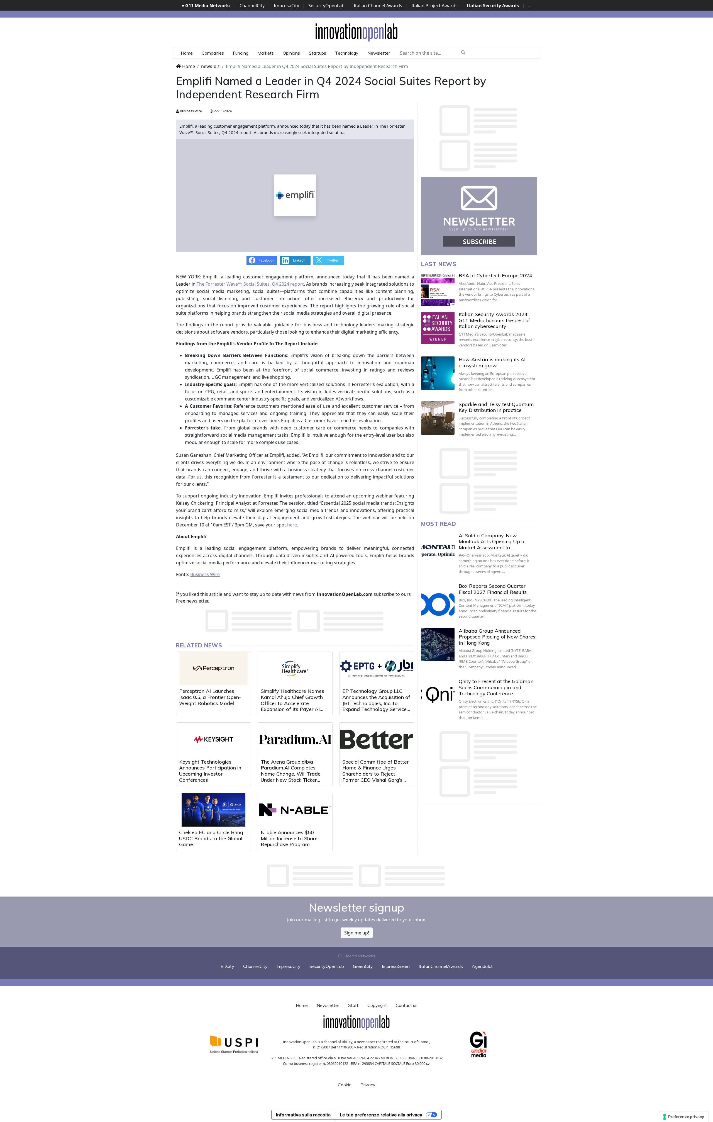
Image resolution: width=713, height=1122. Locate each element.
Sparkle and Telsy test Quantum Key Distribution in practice (496, 407)
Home (187, 53)
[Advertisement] (356, 875)
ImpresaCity (286, 6)
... (529, 6)
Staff (353, 1005)
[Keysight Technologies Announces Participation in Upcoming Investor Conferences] (213, 739)
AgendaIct (482, 966)
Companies (213, 53)
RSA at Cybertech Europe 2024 (495, 275)
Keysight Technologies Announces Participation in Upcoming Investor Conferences (210, 771)
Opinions (291, 53)
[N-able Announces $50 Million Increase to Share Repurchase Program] (295, 810)
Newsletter (378, 53)
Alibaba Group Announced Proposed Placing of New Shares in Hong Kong (497, 637)
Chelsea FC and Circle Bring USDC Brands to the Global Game (211, 838)
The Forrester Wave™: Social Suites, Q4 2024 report (250, 284)
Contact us (406, 1005)
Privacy (367, 1084)
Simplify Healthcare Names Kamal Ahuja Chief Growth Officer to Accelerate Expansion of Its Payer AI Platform (292, 703)
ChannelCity (252, 6)
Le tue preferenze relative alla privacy (381, 1115)
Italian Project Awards (434, 6)
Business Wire (190, 111)
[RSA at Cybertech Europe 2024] (438, 289)
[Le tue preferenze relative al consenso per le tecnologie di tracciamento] (684, 1116)
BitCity (227, 966)
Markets (265, 53)
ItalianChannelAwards (441, 966)
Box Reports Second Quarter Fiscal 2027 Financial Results (493, 589)
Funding (240, 53)
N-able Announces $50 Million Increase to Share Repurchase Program (289, 838)
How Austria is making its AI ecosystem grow (492, 362)
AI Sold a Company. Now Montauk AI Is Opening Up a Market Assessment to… (491, 541)
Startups (317, 53)
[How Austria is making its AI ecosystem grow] (438, 373)
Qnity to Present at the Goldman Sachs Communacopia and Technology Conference (496, 687)
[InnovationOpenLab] (356, 32)
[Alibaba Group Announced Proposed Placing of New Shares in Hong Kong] (438, 644)
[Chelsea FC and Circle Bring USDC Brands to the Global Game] (213, 810)
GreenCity (363, 966)
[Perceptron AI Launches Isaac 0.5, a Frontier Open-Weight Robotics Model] (213, 668)
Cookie (344, 1084)
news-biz (210, 66)
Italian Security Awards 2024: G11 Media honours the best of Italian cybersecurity (494, 320)
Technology (346, 53)
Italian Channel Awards (378, 6)
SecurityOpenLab (326, 6)
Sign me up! (356, 933)
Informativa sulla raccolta (303, 1115)
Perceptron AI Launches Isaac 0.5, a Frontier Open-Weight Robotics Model (210, 697)
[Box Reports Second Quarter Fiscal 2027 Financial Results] (438, 599)
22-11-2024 (222, 111)
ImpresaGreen (396, 966)
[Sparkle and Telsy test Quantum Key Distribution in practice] (438, 418)
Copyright (377, 1005)
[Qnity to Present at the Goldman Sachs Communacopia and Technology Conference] (438, 695)
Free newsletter (192, 601)
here (292, 525)
